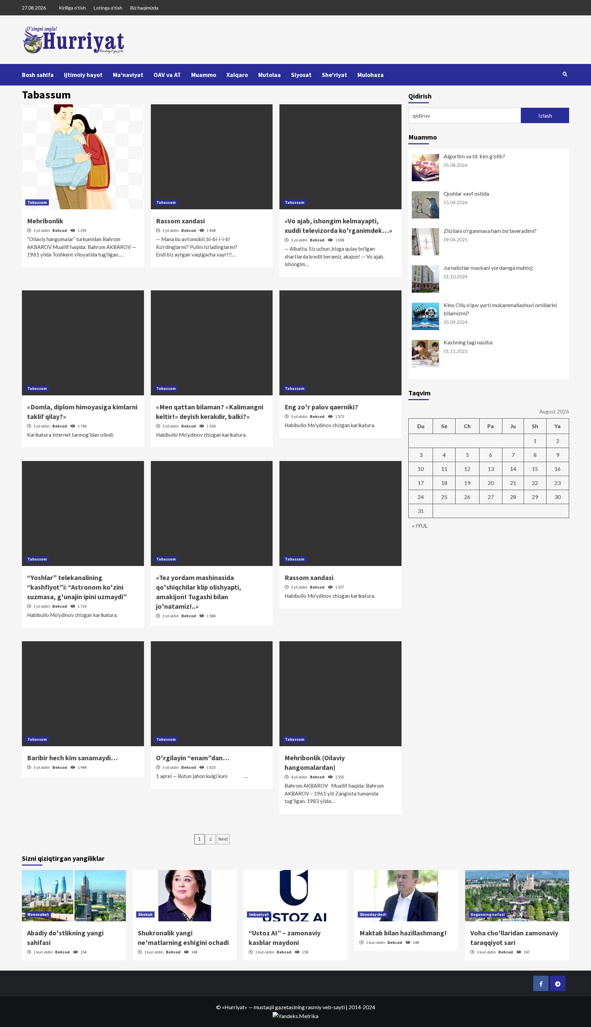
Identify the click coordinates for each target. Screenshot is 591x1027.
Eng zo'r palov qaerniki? (321, 407)
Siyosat (301, 75)
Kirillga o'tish (72, 8)
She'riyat (334, 75)
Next (223, 839)
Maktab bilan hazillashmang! (403, 933)
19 (467, 482)
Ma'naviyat (128, 75)
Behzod (60, 230)
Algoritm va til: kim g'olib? (474, 156)
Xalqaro (237, 75)
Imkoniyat (259, 914)
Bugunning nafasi (488, 914)
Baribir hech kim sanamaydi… (72, 757)
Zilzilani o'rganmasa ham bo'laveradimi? (490, 230)
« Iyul (420, 525)
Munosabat (38, 914)
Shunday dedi (373, 914)
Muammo (203, 75)
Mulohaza (370, 75)
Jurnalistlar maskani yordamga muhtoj (488, 267)
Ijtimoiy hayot (83, 75)
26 (467, 496)
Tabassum (37, 202)
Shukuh (145, 914)
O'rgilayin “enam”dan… (192, 757)
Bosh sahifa (38, 75)
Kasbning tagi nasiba (468, 342)
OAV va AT (167, 75)
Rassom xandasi (180, 220)
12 (467, 468)
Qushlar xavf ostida (466, 193)
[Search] (565, 74)
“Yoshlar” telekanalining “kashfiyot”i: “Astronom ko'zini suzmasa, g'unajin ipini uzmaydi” (77, 587)
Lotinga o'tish (108, 8)
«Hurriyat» (234, 1007)
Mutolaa (269, 75)
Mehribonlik (45, 220)
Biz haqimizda (144, 8)
